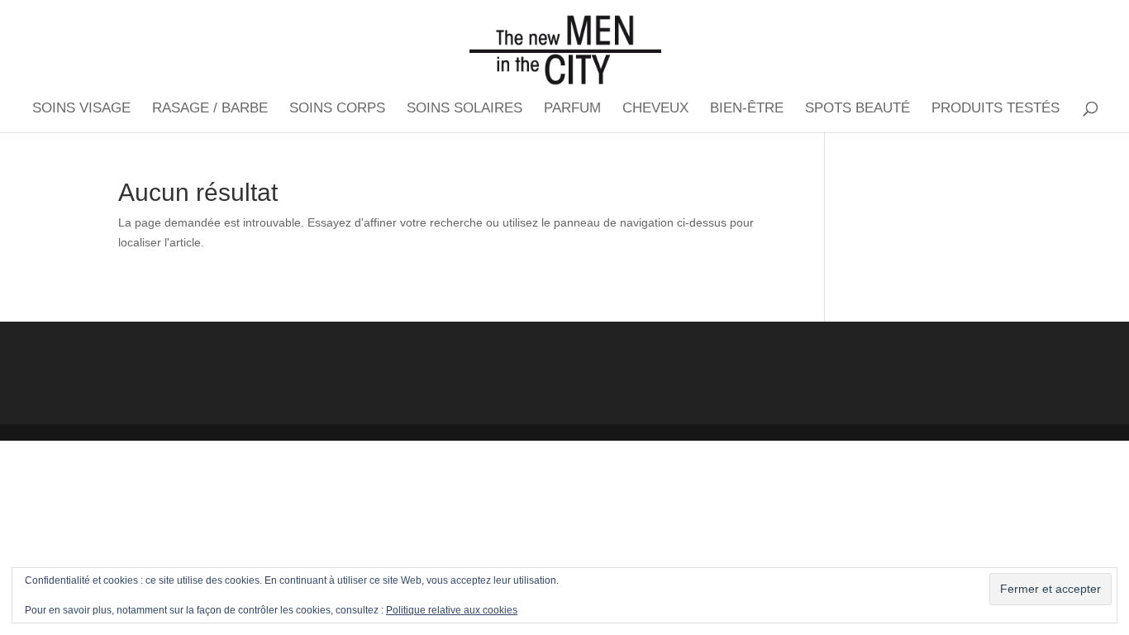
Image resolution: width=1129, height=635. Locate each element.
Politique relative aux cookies (451, 610)
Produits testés (995, 109)
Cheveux (655, 109)
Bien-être (747, 109)
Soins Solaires (464, 109)
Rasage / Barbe (210, 109)
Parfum (572, 109)
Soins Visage (81, 109)
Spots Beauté (857, 109)
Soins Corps (337, 109)
